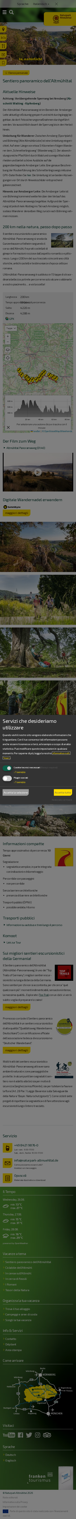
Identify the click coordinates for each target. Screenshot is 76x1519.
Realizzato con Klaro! (62, 799)
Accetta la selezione (16, 792)
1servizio (19, 771)
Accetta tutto (63, 792)
